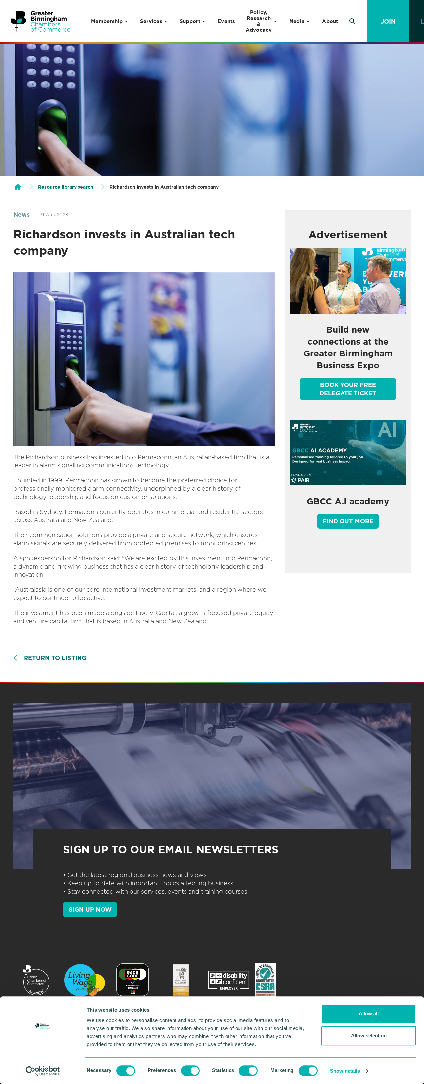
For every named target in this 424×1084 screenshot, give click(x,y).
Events (226, 21)
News (21, 214)
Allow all (369, 1013)
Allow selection (369, 1035)
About (330, 21)
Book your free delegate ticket (347, 389)
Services (151, 21)
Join (388, 21)
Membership (107, 21)
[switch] (190, 1070)
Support (190, 21)
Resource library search (65, 187)
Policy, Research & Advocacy (259, 21)
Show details (345, 1071)
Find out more (348, 521)
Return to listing (55, 657)
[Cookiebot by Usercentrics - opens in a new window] (43, 1071)
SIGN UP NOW (90, 909)
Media (297, 21)
